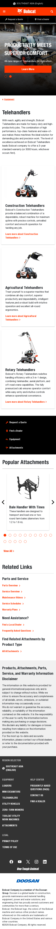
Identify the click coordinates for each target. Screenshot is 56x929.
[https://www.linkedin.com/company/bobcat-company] (45, 862)
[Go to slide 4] (20, 535)
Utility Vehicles (11, 803)
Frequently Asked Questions (16, 630)
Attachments (16, 447)
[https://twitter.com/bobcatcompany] (28, 862)
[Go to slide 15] (25, 541)
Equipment (14, 439)
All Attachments (10, 651)
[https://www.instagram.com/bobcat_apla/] (36, 862)
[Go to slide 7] (35, 535)
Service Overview (11, 591)
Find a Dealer (16, 430)
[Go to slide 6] (30, 535)
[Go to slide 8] (40, 535)
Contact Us (36, 795)
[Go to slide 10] (50, 535)
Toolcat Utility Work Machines (11, 817)
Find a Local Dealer (12, 624)
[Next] (52, 502)
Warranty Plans (10, 609)
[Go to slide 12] (10, 541)
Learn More (28, 69)
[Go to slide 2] (10, 535)
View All (8, 551)
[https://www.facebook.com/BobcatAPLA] (11, 862)
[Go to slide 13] (15, 541)
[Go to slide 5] (25, 535)
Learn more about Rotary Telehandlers (25, 401)
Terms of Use (9, 847)
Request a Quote (18, 422)
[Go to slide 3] (15, 535)
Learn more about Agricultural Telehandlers (20, 318)
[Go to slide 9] (45, 535)
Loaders (6, 785)
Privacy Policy (10, 841)
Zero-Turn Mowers (13, 809)
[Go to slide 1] (5, 535)
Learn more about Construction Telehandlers (21, 236)
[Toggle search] (51, 11)
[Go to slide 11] (5, 541)
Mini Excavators (11, 791)
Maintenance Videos (12, 597)
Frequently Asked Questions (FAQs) (40, 787)
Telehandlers (10, 797)
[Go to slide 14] (20, 541)
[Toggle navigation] (5, 11)
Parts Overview (10, 585)
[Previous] (4, 502)
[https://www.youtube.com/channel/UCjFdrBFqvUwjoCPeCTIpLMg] (20, 862)
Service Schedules (11, 603)
